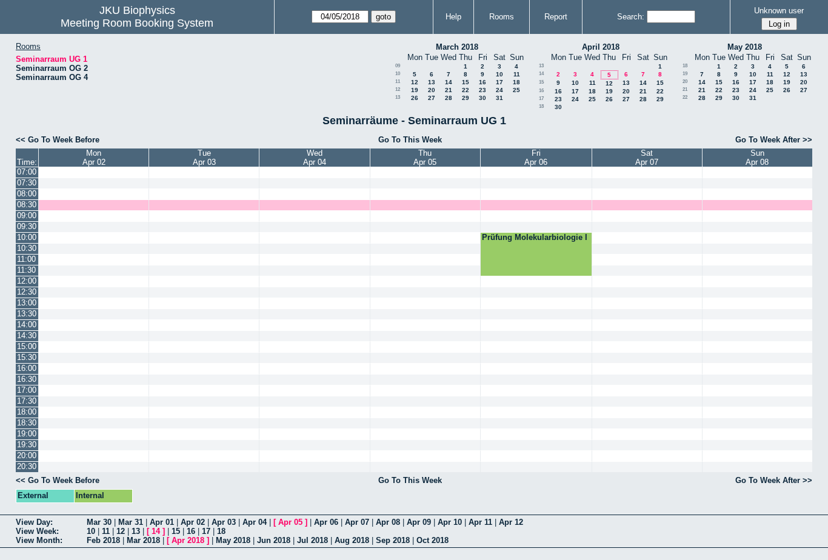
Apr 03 (224, 522)
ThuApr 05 (424, 157)
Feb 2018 (103, 540)
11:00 (26, 259)
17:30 (26, 400)
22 (465, 90)
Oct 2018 (432, 540)
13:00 (26, 302)
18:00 (26, 411)
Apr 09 (419, 522)
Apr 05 (290, 522)
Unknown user (779, 10)
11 (516, 74)
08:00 (26, 193)
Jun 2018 (273, 540)
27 (431, 98)
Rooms (501, 16)
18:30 (26, 422)
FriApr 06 (535, 157)
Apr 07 (357, 522)
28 (448, 98)
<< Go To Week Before (57, 139)
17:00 (26, 390)
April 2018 (600, 47)
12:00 (26, 280)
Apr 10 (450, 522)
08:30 (26, 204)
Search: (630, 16)
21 (448, 90)
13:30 (26, 313)
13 (431, 82)
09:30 (26, 226)
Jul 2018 (312, 540)
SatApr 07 (646, 157)
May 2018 (744, 47)
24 (499, 90)
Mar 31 (130, 522)
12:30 (26, 291)
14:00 (26, 324)
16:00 (26, 368)
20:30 (26, 466)
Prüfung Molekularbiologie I (534, 237)
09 (397, 65)
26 (414, 98)
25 (516, 90)
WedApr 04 (314, 157)
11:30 (26, 270)
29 (465, 98)
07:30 (26, 182)
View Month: (39, 540)
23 (482, 90)
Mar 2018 (143, 540)
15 (465, 82)
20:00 (26, 455)
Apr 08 (388, 522)
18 (516, 82)
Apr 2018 (188, 540)
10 (397, 73)
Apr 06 (326, 522)
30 (482, 98)
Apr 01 (162, 522)
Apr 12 (511, 522)
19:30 (26, 444)
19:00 (26, 433)
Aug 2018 (352, 540)
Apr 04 (254, 522)
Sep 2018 (393, 540)
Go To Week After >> (773, 139)
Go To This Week (410, 139)
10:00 (26, 237)
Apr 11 (480, 522)
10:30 (26, 248)
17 (499, 82)
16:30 (26, 379)
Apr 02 (193, 522)
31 (499, 98)
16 (482, 82)
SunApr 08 (757, 157)
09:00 (26, 215)
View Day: (34, 522)
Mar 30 (99, 522)
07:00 (26, 171)
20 (431, 90)
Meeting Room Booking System (137, 23)
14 (448, 82)
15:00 (26, 346)
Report (555, 16)
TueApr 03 (204, 157)
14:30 (26, 335)
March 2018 (457, 47)
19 (414, 90)
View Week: (37, 531)
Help (453, 16)
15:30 (26, 357)
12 (414, 82)
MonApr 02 (93, 157)
